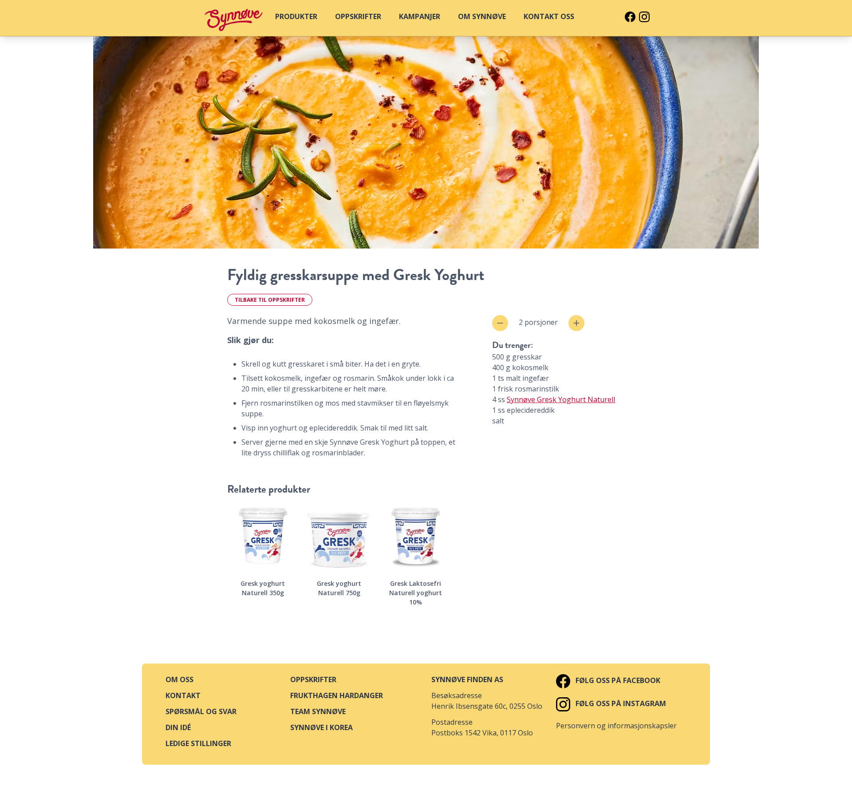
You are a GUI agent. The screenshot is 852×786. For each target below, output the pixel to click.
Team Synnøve (318, 711)
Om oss (179, 679)
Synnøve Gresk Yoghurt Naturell (561, 399)
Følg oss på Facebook (617, 680)
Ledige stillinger (198, 743)
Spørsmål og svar (201, 711)
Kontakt (183, 695)
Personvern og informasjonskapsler (616, 726)
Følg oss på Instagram (620, 703)
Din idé (178, 727)
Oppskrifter (313, 679)
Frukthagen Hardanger (336, 695)
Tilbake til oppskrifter (270, 300)
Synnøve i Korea (321, 727)
